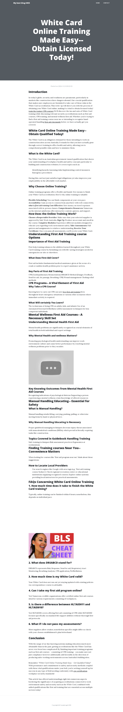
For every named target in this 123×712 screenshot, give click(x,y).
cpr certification (80, 671)
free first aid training (71, 292)
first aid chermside (53, 122)
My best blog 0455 (21, 3)
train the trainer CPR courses (41, 111)
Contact (106, 3)
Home (98, 3)
